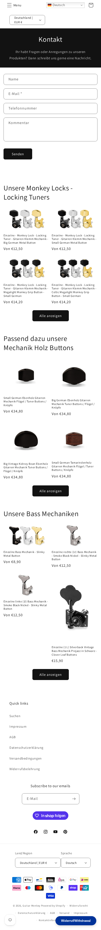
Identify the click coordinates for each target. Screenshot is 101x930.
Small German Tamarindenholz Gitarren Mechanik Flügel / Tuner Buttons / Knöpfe (72, 466)
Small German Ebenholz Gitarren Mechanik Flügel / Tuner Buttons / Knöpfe (25, 401)
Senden (18, 154)
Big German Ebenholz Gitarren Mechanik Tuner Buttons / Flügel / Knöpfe (73, 403)
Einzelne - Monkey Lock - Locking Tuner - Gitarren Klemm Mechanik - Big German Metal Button (26, 239)
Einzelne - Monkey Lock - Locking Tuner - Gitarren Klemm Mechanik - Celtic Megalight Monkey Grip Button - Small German (74, 290)
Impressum (18, 726)
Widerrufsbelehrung (24, 769)
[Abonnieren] (74, 798)
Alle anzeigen (50, 316)
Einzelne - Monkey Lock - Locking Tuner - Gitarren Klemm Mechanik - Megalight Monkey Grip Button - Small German (26, 290)
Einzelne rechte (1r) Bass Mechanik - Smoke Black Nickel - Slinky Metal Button (74, 555)
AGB (12, 737)
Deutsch (58, 5)
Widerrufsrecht (79, 905)
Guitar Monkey (31, 905)
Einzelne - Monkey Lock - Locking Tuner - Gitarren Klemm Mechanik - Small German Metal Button (74, 239)
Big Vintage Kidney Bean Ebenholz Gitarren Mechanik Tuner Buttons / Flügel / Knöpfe (26, 467)
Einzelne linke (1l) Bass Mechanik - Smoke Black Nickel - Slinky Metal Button (26, 605)
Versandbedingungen (25, 758)
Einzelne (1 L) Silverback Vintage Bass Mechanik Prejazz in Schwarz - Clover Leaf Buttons (74, 650)
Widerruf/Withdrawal (76, 920)
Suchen (15, 716)
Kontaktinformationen (52, 920)
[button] (9, 5)
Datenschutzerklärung (26, 747)
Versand (64, 913)
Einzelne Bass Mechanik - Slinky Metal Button (24, 553)
